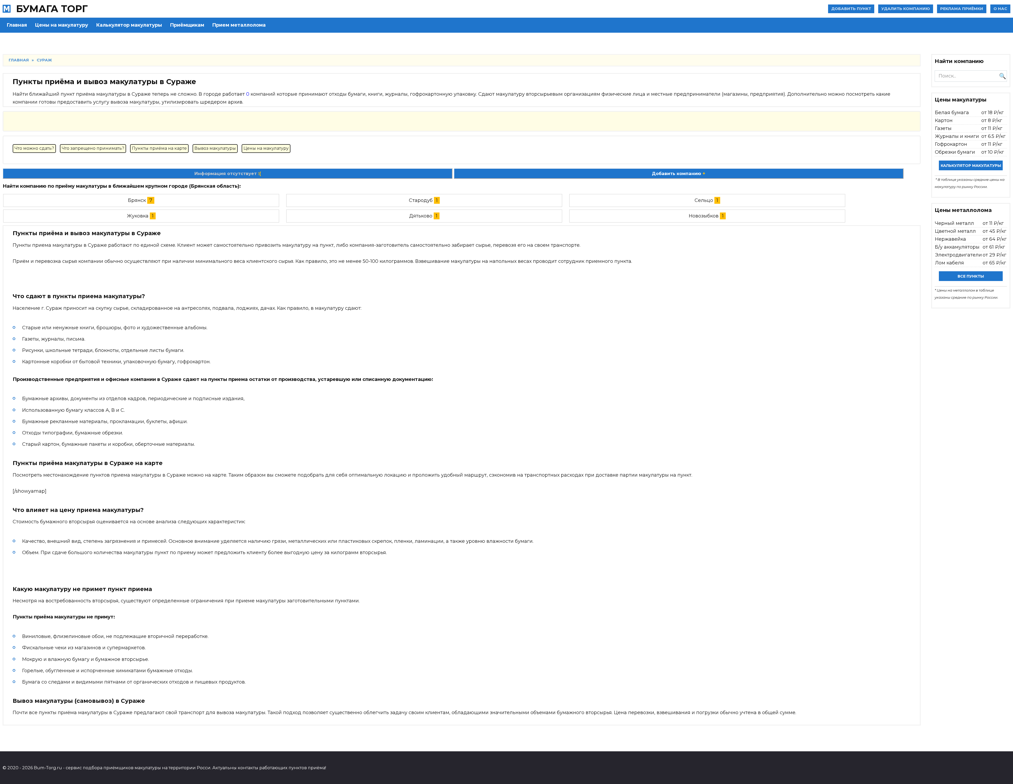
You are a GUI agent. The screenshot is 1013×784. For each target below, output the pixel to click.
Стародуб (421, 200)
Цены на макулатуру (61, 25)
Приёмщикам (187, 25)
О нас (1000, 8)
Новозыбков (704, 216)
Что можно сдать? (34, 148)
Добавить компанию (678, 173)
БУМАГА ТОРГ (52, 8)
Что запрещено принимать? (93, 148)
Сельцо (704, 200)
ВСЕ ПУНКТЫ (971, 276)
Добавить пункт (851, 8)
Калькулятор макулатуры (129, 25)
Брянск (137, 200)
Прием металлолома (239, 25)
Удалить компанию (905, 8)
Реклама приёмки (961, 8)
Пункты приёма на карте (159, 148)
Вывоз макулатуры (215, 148)
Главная (17, 25)
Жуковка (138, 216)
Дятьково (420, 216)
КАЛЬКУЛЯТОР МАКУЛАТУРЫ (971, 165)
